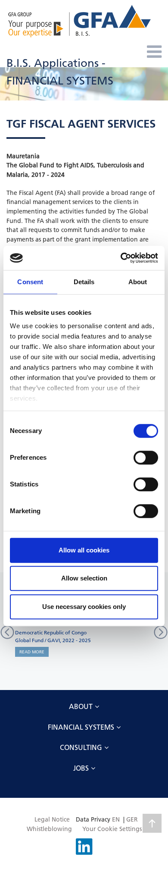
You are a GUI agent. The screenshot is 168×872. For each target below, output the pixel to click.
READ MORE (31, 652)
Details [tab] (84, 281)
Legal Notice (52, 819)
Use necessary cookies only (84, 606)
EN (116, 819)
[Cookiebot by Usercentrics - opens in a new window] (121, 257)
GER (132, 819)
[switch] (146, 457)
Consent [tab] (30, 281)
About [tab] (137, 281)
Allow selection (84, 578)
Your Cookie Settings (112, 829)
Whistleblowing (49, 829)
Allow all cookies (84, 550)
